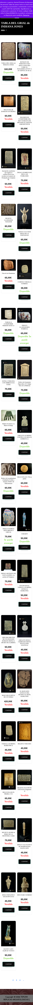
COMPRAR (8, 78)
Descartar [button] (26, 15)
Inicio (3, 30)
